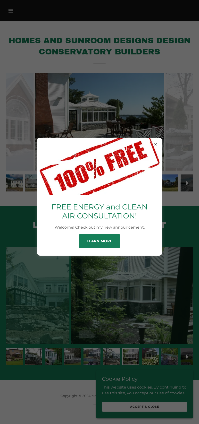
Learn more (100, 241)
